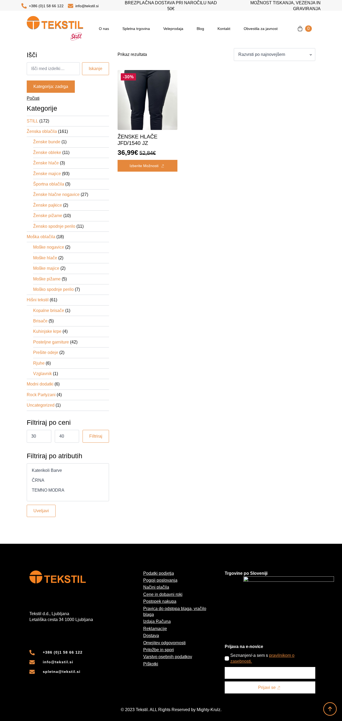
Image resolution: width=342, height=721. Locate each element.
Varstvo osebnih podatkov (167, 656)
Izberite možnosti (144, 166)
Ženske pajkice (47, 205)
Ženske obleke (47, 152)
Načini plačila (156, 587)
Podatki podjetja (158, 573)
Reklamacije (155, 628)
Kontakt (223, 28)
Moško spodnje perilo (53, 289)
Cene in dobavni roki (162, 594)
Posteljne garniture (51, 342)
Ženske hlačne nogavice (56, 194)
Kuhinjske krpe (47, 331)
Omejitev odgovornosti (164, 643)
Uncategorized (41, 405)
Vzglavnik (42, 373)
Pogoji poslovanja (160, 580)
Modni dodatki (40, 384)
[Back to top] (330, 709)
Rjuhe (39, 363)
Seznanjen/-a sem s (262, 658)
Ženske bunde (46, 142)
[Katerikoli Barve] (68, 471)
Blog (200, 28)
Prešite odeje (45, 352)
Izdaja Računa (157, 621)
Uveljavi (41, 510)
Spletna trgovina (136, 28)
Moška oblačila (41, 236)
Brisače (40, 321)
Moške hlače (45, 258)
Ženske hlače (46, 163)
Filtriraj (95, 436)
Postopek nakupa (159, 601)
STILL (32, 121)
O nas (104, 28)
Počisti (33, 98)
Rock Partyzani (41, 394)
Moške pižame (47, 279)
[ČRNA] (68, 480)
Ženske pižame (47, 215)
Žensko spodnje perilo (54, 226)
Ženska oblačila (42, 131)
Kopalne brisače (48, 310)
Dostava (151, 635)
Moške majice (46, 268)
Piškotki (150, 664)
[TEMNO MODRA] (68, 490)
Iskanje (95, 68)
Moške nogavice (48, 247)
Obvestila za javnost (261, 28)
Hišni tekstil (38, 300)
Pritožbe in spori (158, 649)
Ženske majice (47, 173)
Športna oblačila (48, 184)
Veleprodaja (173, 28)
